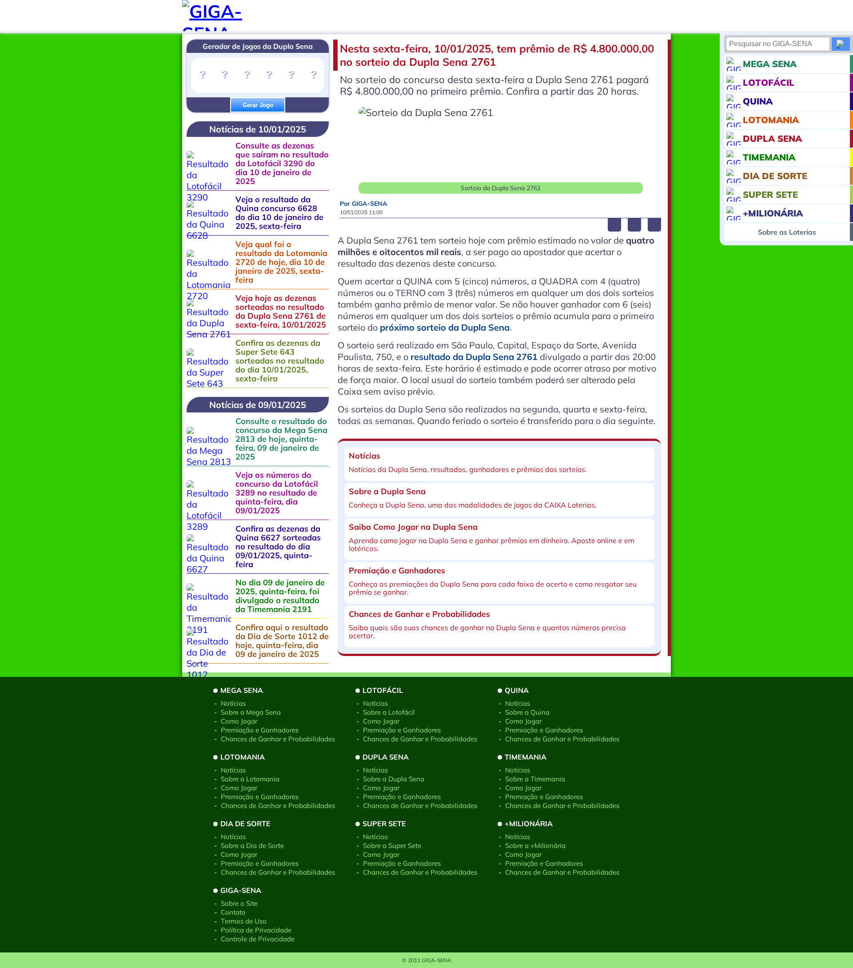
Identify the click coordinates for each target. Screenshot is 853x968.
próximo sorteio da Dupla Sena (445, 327)
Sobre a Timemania (535, 779)
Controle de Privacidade (258, 939)
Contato (233, 912)
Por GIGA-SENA (363, 204)
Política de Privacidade (256, 930)
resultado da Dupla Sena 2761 (474, 356)
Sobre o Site (239, 903)
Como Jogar (239, 721)
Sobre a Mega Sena (251, 712)
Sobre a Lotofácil (389, 712)
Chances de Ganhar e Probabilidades (278, 739)
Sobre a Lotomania (250, 779)
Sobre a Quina (527, 712)
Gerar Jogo (258, 105)
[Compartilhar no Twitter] (634, 225)
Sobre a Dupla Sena (393, 779)
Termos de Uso (244, 921)
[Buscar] (841, 44)
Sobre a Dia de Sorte (252, 845)
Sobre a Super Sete (392, 845)
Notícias (233, 703)
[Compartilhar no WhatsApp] (654, 225)
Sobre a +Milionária (535, 845)
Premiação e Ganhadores (260, 730)
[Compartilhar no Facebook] (614, 225)
